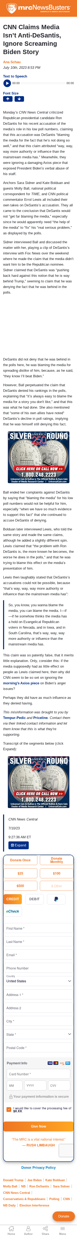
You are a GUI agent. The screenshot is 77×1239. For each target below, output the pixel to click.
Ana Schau (12, 62)
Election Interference (34, 1205)
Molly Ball (10, 1186)
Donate (63, 1216)
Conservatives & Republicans (24, 1199)
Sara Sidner (61, 1186)
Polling (54, 1199)
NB (23, 1186)
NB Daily (9, 1205)
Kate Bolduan (55, 1180)
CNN (66, 1199)
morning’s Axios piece (21, 683)
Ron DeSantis (39, 1186)
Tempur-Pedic (14, 718)
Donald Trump (13, 1180)
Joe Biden (34, 1180)
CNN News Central (16, 1192)
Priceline (40, 718)
